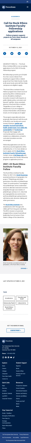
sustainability (7, 130)
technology (18, 130)
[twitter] (11, 53)
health (5, 128)
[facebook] (4, 53)
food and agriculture (16, 125)
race (18, 128)
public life (24, 128)
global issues (12, 128)
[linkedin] (19, 53)
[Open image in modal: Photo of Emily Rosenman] (15, 244)
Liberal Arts (22, 303)
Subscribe (14, 330)
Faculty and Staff (22, 298)
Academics (15, 16)
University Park (9, 303)
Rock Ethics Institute (13, 205)
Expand (23, 268)
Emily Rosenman (22, 175)
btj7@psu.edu (18, 155)
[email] (26, 53)
